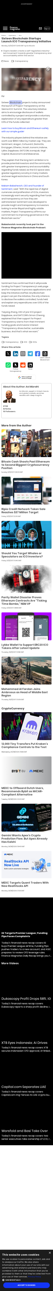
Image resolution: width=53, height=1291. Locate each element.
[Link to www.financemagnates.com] (26, 443)
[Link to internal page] (9, 396)
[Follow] (15, 367)
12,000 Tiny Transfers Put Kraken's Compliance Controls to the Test (24, 745)
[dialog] (26, 1270)
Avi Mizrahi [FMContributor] (30, 46)
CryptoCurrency (12, 35)
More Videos (10, 963)
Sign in (47, 28)
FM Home (3, 35)
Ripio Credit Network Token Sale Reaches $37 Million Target (23, 510)
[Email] (22, 353)
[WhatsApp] (8, 365)
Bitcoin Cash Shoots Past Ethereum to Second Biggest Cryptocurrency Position (25, 465)
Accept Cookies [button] (26, 1285)
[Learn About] (45, 356)
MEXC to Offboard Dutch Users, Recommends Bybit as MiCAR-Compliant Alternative (22, 791)
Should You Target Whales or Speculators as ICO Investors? (22, 554)
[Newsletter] (40, 28)
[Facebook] (37, 353)
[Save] (30, 366)
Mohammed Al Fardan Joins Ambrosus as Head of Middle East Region (24, 692)
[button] (26, 1279)
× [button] (50, 1253)
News (20, 35)
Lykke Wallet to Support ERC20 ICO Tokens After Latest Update (24, 646)
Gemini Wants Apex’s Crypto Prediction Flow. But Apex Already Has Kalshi (24, 838)
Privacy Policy (34, 1276)
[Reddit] (22, 365)
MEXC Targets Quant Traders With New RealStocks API (25, 884)
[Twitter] (8, 353)
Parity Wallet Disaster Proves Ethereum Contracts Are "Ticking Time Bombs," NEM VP (24, 600)
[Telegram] (30, 353)
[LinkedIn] (15, 353)
